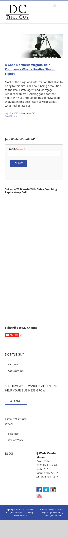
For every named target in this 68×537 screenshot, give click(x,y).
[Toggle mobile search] (54, 6)
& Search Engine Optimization (52, 511)
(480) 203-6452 (49, 477)
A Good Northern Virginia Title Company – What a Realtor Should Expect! (30, 69)
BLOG (9, 453)
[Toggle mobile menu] (61, 6)
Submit (19, 163)
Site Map (29, 512)
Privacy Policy (20, 515)
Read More (10, 116)
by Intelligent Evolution (54, 514)
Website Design (47, 509)
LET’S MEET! (16, 400)
